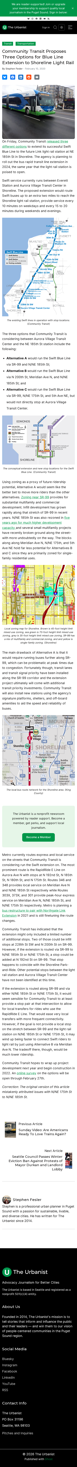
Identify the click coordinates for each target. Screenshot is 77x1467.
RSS (5, 1390)
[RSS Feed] (48, 18)
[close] (73, 8)
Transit (8, 43)
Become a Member (38, 837)
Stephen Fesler (14, 68)
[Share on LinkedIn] (20, 77)
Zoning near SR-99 (35, 497)
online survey (26, 1073)
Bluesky (8, 1359)
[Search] (55, 27)
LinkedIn (8, 1377)
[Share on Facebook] (12, 77)
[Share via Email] (36, 77)
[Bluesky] (28, 18)
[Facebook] (36, 18)
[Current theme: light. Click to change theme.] (61, 27)
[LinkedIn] (40, 18)
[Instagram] (32, 18)
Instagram (9, 1365)
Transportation (25, 43)
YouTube (8, 1384)
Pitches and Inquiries (17, 1433)
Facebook (9, 1371)
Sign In (46, 27)
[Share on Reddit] (28, 77)
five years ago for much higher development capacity (36, 523)
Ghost (49, 1459)
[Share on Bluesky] (4, 77)
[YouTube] (44, 18)
